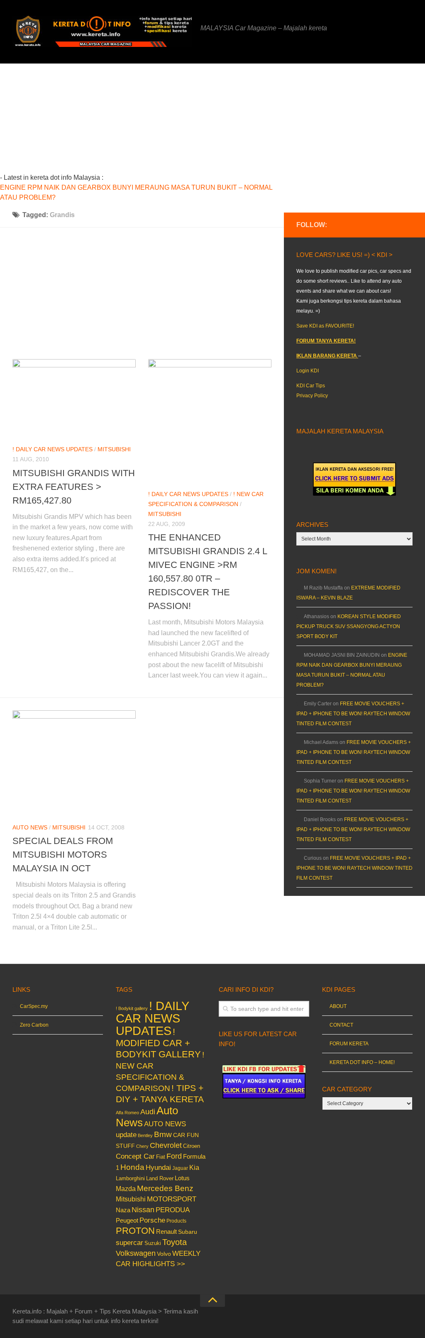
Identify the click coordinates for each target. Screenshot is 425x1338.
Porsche (152, 1220)
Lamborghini (130, 1178)
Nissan (143, 1209)
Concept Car (135, 1156)
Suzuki (152, 1243)
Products (176, 1221)
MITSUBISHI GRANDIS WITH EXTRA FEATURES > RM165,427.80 (73, 487)
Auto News (29, 827)
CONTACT (341, 1025)
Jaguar (180, 1168)
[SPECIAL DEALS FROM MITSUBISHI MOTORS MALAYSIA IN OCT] (74, 763)
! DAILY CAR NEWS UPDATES (52, 449)
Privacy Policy (312, 396)
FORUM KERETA (349, 1044)
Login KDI (307, 371)
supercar (129, 1243)
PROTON (135, 1230)
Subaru (187, 1232)
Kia (194, 1167)
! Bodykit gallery (132, 1008)
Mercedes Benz (165, 1188)
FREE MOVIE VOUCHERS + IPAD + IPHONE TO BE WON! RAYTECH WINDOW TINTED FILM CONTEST (353, 713)
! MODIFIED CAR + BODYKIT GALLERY (158, 1043)
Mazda (126, 1188)
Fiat (160, 1157)
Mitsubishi (114, 449)
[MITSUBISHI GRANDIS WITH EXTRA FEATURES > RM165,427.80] (74, 398)
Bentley (145, 1135)
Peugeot (127, 1220)
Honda (132, 1167)
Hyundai (158, 1168)
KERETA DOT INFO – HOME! (362, 1062)
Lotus (182, 1178)
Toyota (174, 1242)
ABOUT (338, 1006)
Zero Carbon (34, 1025)
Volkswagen (136, 1253)
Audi (147, 1112)
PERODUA (173, 1210)
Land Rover (159, 1178)
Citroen (191, 1146)
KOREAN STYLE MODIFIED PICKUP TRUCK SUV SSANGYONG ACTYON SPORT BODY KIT (348, 626)
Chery (142, 1146)
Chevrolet (166, 1145)
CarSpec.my (34, 1006)
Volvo (164, 1253)
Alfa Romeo (127, 1112)
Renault (166, 1231)
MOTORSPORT (171, 1199)
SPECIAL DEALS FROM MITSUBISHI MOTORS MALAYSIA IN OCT (62, 854)
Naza (123, 1210)
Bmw (163, 1134)
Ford (174, 1156)
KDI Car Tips (310, 386)
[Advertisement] (174, 122)
